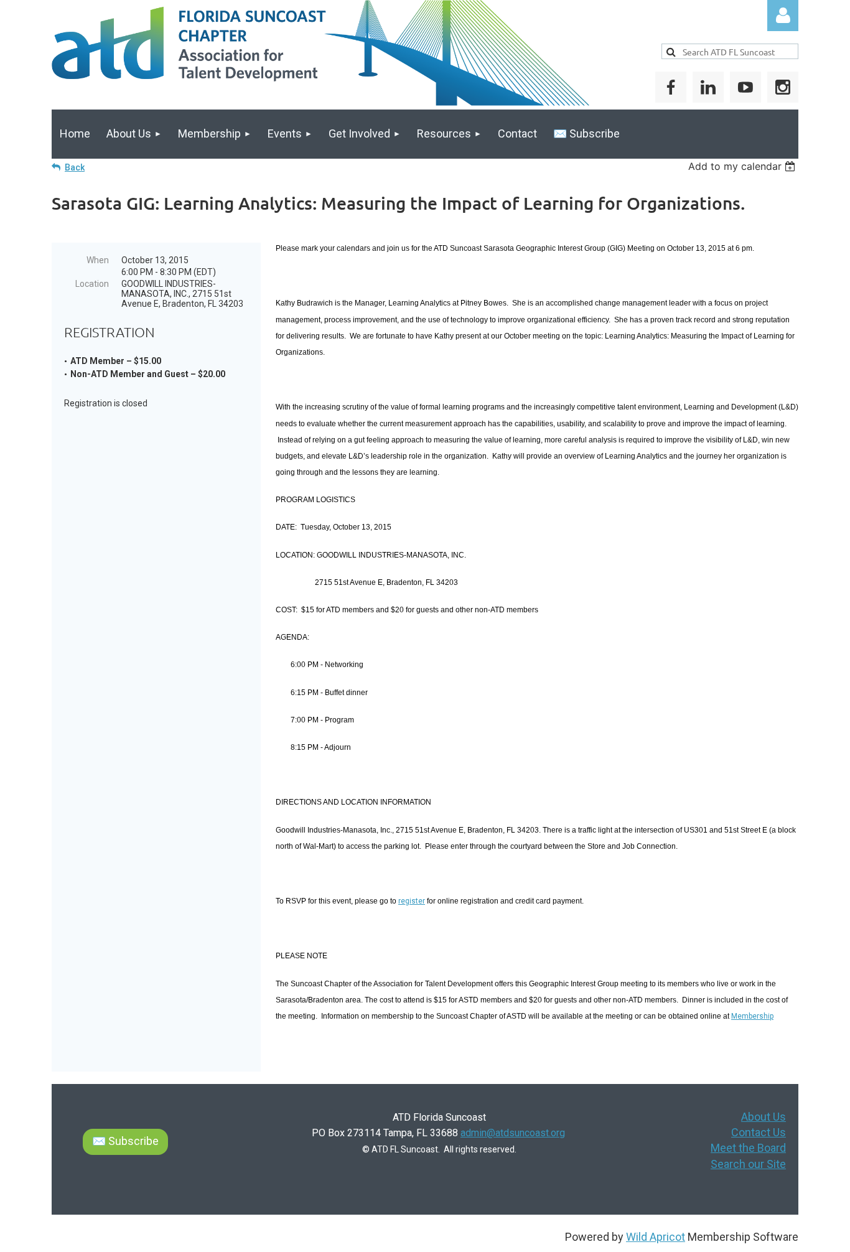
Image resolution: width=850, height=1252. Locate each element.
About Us (763, 1116)
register (411, 901)
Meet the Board (748, 1147)
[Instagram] (782, 87)
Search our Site (748, 1163)
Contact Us (758, 1132)
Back (75, 167)
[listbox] (743, 166)
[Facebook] (670, 87)
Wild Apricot (655, 1236)
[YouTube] (745, 87)
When (97, 260)
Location (92, 284)
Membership (752, 1016)
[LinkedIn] (708, 87)
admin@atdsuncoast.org (512, 1133)
